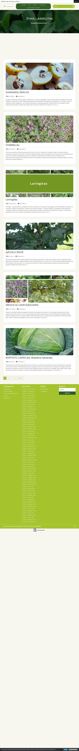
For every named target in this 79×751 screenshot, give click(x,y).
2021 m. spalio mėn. (28, 497)
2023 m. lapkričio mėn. (29, 449)
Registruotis (44, 389)
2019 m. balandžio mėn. (30, 506)
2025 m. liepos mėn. (29, 411)
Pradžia (24, 4)
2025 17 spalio (10, 96)
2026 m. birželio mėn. (29, 391)
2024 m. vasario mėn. (29, 442)
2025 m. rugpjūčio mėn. (30, 409)
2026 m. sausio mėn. (29, 398)
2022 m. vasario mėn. (29, 488)
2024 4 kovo (10, 256)
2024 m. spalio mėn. (29, 431)
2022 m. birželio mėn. (29, 479)
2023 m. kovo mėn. (28, 462)
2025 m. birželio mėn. (29, 413)
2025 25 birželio (11, 149)
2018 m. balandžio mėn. (30, 521)
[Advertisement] (39, 47)
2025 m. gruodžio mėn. (29, 400)
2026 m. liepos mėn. (29, 389)
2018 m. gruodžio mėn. (29, 510)
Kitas (20, 378)
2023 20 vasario (11, 309)
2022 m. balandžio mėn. (30, 484)
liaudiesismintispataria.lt (38, 23)
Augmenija (42, 4)
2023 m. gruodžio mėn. (29, 446)
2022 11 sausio (10, 361)
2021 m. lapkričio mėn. (29, 495)
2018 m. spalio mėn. (28, 513)
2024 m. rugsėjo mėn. (29, 433)
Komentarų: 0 (20, 96)
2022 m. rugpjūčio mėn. (30, 477)
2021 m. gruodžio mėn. (29, 493)
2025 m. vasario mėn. (29, 422)
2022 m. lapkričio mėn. (29, 471)
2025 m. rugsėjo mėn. (29, 406)
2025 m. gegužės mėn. (29, 415)
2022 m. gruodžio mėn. (29, 468)
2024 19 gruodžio (11, 203)
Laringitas (11, 199)
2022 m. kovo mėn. (28, 486)
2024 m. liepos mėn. (29, 435)
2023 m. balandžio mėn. (30, 460)
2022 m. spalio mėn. (28, 473)
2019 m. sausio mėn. (28, 508)
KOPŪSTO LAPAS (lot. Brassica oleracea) (29, 357)
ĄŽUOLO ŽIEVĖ (14, 252)
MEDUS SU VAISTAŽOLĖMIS (22, 305)
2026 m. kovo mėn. (28, 393)
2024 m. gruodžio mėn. (29, 426)
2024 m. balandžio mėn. (30, 437)
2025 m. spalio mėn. (28, 404)
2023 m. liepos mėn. (29, 457)
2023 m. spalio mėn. (28, 451)
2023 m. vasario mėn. (29, 464)
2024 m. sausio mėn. (29, 444)
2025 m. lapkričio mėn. (29, 402)
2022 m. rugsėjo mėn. (29, 475)
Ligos (29, 4)
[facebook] (75, 526)
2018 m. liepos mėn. (28, 517)
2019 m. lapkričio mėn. (29, 502)
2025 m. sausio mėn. (29, 424)
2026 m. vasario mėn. (29, 395)
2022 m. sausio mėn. (29, 491)
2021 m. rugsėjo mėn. (29, 499)
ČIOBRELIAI (12, 145)
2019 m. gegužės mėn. (29, 504)
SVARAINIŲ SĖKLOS (17, 92)
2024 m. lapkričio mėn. (29, 429)
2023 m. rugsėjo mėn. (29, 453)
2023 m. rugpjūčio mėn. (30, 455)
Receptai (35, 4)
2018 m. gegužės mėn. (29, 519)
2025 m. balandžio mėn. (30, 418)
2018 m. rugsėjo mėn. (29, 515)
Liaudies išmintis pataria (33, 7)
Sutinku (65, 749)
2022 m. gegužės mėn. (29, 482)
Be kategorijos (8, 391)
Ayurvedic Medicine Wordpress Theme (15, 526)
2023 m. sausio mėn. (29, 466)
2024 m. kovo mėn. (28, 440)
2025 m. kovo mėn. (28, 420)
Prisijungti (44, 391)
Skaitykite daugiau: (73, 749)
